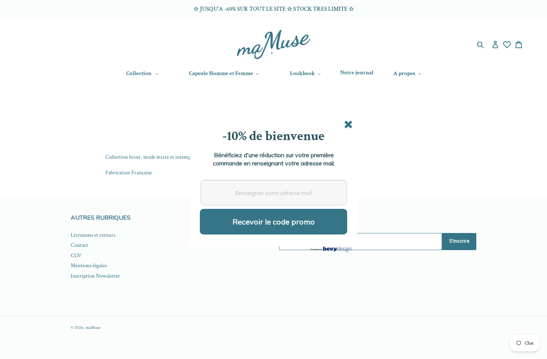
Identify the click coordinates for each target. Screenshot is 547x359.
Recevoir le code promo (274, 221)
